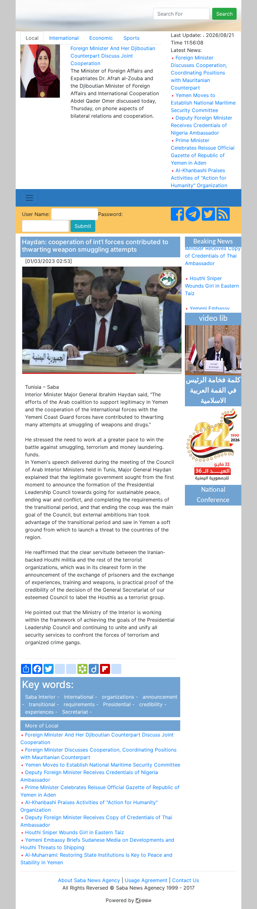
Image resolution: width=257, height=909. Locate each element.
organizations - (119, 697)
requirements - (80, 704)
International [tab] (64, 38)
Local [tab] (32, 38)
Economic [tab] (101, 38)
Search (224, 14)
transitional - (43, 704)
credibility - (151, 704)
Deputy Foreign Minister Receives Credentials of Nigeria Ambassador (201, 125)
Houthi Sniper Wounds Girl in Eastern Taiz (74, 832)
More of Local (40, 725)
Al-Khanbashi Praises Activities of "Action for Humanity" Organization (199, 177)
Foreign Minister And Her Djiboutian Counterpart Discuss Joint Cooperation (113, 55)
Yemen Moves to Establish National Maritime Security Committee (203, 102)
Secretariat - (75, 712)
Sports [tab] (131, 38)
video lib (213, 319)
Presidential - (118, 704)
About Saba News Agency (90, 880)
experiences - (40, 712)
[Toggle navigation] (29, 198)
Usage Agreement (146, 880)
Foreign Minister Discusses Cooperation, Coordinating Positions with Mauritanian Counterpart (199, 72)
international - (80, 697)
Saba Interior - (41, 697)
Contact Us (185, 880)
